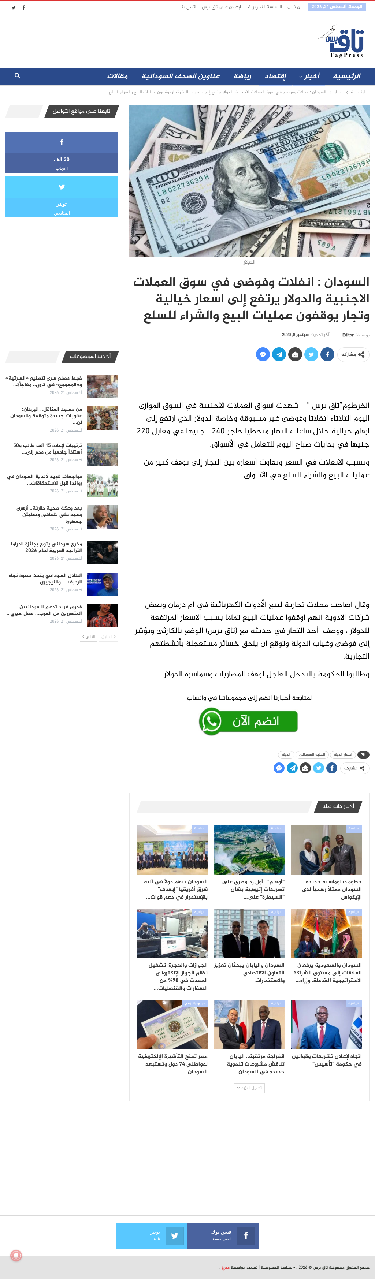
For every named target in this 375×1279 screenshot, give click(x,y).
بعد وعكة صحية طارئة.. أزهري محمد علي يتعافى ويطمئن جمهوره (49, 515)
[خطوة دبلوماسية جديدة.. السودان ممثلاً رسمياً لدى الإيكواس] (326, 850)
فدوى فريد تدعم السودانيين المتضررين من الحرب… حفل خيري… (44, 610)
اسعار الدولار (343, 755)
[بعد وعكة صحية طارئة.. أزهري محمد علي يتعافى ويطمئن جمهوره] (102, 517)
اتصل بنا (188, 7)
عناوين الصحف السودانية (180, 77)
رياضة (242, 77)
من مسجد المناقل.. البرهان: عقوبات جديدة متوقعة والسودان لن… (46, 416)
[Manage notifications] (16, 1255)
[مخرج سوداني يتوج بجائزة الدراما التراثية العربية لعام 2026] (102, 552)
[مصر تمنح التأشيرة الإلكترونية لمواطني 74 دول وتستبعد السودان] (172, 1024)
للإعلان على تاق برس (222, 7)
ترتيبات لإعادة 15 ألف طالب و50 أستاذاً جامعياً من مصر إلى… (47, 448)
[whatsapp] (249, 714)
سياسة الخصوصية (276, 1267)
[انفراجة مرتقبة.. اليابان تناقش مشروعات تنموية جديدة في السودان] (249, 1024)
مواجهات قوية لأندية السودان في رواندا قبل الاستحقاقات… (44, 480)
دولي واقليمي (195, 1003)
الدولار (286, 755)
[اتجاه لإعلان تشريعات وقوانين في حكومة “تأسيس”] (326, 1024)
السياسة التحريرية (265, 7)
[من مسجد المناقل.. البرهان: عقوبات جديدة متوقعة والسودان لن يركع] (102, 418)
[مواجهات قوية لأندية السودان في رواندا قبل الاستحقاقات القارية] (102, 485)
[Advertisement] (159, 40)
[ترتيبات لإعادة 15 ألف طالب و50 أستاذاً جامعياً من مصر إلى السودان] (102, 454)
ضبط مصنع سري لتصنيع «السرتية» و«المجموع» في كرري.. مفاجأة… (43, 381)
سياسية (353, 829)
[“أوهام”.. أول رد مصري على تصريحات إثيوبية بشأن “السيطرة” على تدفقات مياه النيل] (249, 850)
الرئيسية (346, 77)
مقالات (117, 77)
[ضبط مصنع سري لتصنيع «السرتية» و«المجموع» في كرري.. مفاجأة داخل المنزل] (102, 387)
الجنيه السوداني (312, 755)
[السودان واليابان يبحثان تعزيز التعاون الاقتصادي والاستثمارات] (249, 933)
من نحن (294, 7)
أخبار (311, 77)
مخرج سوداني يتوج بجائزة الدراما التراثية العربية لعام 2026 (46, 547)
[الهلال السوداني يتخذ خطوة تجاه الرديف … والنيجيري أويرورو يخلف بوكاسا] (102, 584)
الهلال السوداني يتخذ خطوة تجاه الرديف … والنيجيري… (45, 578)
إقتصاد (275, 77)
